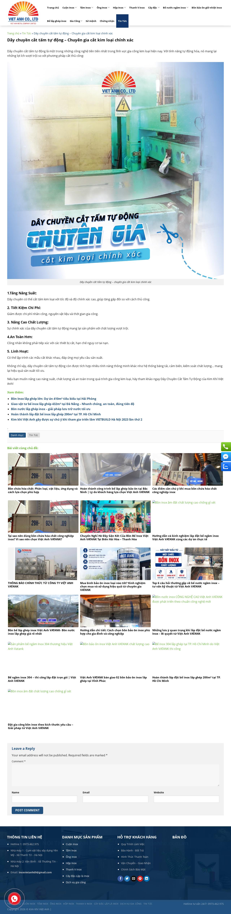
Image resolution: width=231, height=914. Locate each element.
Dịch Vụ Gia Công (131, 903)
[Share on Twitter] (127, 879)
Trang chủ (53, 7)
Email (86, 792)
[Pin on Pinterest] (140, 879)
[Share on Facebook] (120, 879)
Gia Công (75, 21)
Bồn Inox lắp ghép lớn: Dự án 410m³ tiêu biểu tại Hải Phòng (53, 399)
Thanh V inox (137, 7)
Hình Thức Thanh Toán (134, 856)
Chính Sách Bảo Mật (133, 869)
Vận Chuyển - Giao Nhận (136, 863)
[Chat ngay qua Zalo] (225, 466)
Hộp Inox (118, 7)
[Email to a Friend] (134, 879)
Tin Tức (122, 21)
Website (159, 792)
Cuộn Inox (68, 7)
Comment (19, 761)
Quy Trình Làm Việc (133, 844)
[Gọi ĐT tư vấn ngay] (225, 446)
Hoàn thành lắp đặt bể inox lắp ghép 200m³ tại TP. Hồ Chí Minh (56, 414)
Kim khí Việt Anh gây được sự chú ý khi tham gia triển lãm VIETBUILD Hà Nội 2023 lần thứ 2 (76, 419)
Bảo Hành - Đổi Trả (132, 850)
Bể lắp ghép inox (56, 21)
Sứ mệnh (91, 21)
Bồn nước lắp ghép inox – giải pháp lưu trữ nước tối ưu (50, 409)
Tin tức (147, 903)
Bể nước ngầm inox (174, 7)
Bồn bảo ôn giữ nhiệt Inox (207, 7)
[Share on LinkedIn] (147, 879)
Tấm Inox (85, 7)
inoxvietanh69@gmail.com (35, 872)
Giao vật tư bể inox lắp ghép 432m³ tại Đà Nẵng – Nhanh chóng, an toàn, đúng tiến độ (72, 404)
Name (15, 792)
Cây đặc (152, 7)
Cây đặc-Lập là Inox (77, 876)
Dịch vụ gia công (76, 882)
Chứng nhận (107, 21)
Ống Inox (102, 7)
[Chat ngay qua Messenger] (225, 456)
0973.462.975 (31, 844)
